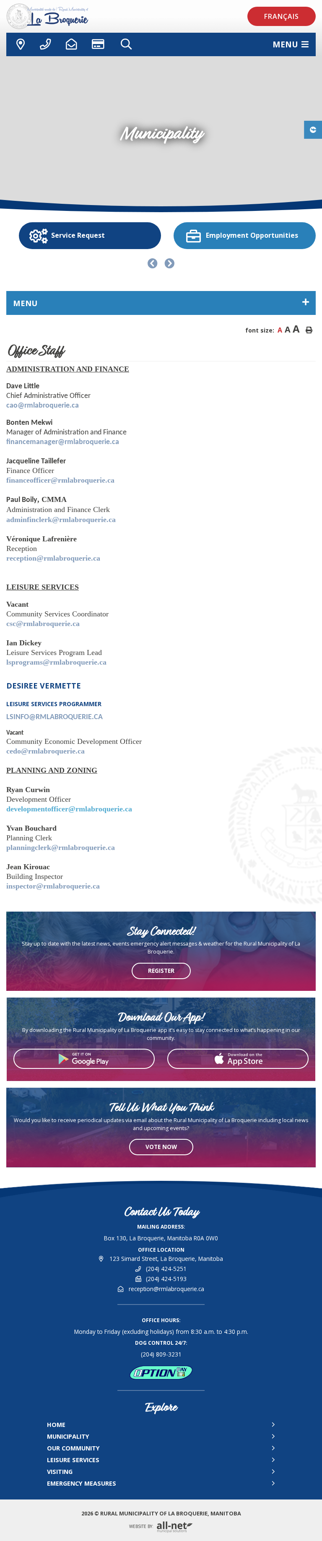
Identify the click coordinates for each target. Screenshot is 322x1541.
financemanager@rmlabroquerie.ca (62, 442)
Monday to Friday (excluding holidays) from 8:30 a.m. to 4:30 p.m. (161, 1332)
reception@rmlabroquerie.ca (53, 558)
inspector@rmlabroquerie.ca (53, 886)
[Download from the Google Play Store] (84, 1059)
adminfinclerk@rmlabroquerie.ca (61, 519)
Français (281, 16)
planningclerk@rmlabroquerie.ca (60, 847)
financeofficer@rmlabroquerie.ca (60, 480)
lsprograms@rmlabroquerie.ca (56, 662)
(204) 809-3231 (161, 1354)
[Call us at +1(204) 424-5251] (45, 44)
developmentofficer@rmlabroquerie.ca (69, 809)
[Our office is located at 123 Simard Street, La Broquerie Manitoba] (18, 44)
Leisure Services (73, 1460)
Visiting (60, 1472)
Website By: (142, 1527)
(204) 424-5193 (166, 1279)
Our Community (73, 1448)
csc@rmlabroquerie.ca (43, 623)
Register (161, 970)
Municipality (68, 1436)
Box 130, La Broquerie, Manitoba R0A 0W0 (161, 1238)
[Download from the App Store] (238, 1059)
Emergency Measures (81, 1483)
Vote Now (161, 1147)
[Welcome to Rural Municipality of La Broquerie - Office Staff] (69, 16)
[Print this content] (309, 330)
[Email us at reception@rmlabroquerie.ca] (71, 44)
